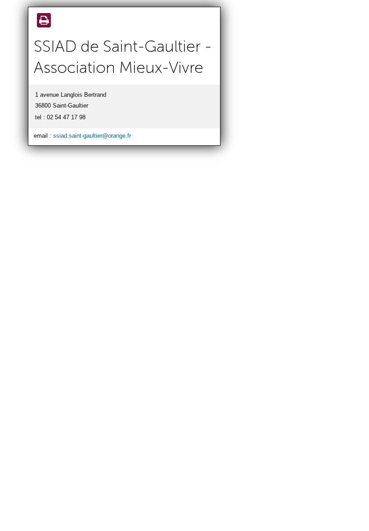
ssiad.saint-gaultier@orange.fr (92, 135)
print (42, 21)
